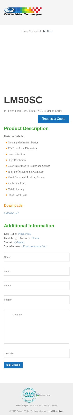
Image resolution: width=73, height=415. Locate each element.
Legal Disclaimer (55, 411)
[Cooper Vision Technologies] (23, 11)
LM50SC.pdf (11, 213)
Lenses (34, 31)
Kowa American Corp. (35, 246)
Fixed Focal (24, 233)
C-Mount (19, 242)
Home (24, 31)
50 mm (36, 238)
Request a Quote (53, 118)
